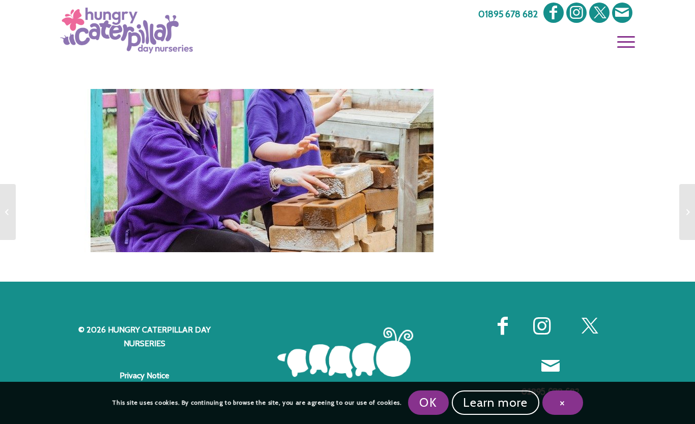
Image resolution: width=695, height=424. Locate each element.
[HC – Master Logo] (126, 30)
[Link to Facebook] (553, 13)
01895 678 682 (508, 14)
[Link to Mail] (622, 13)
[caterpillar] (347, 352)
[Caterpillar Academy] (687, 212)
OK (428, 402)
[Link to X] (599, 13)
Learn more (495, 402)
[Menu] (623, 41)
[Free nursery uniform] (8, 212)
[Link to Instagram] (576, 13)
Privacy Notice (144, 375)
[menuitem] (505, 14)
